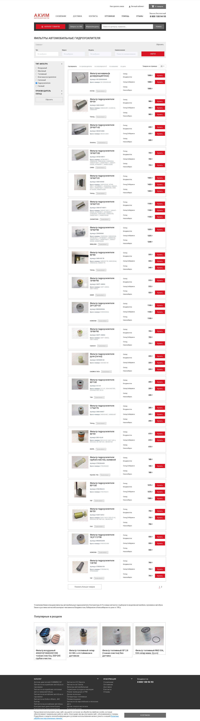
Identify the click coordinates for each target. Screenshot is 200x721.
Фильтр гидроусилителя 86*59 (102, 432)
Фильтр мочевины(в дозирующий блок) (100, 74)
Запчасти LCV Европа (76, 682)
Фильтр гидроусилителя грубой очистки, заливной (103, 458)
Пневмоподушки (74, 699)
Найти (153, 54)
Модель (91, 50)
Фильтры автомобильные (77, 687)
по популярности (100, 66)
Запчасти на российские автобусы (48, 704)
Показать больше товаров (85, 587)
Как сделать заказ (117, 6)
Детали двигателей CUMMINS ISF (48, 682)
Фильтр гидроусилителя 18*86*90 (102, 279)
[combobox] (126, 54)
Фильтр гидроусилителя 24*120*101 (102, 304)
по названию (113, 66)
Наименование (120, 50)
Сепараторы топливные (77, 697)
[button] (49, 64)
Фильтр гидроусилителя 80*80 (102, 253)
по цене (123, 66)
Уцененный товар (74, 709)
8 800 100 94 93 (158, 16)
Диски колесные (74, 694)
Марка (64, 50)
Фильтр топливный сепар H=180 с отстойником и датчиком (81, 653)
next (164, 587)
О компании (61, 16)
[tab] (49, 64)
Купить (160, 75)
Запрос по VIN (76, 27)
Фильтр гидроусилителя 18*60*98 (102, 228)
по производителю (85, 66)
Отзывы (139, 16)
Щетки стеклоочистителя (77, 706)
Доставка (77, 16)
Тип (37, 50)
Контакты (93, 16)
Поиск (158, 27)
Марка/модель (92, 27)
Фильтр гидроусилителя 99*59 (102, 100)
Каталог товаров (52, 27)
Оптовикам (110, 16)
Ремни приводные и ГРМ (77, 692)
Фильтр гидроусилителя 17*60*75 (102, 406)
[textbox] (126, 54)
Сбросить (160, 44)
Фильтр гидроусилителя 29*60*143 (102, 126)
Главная (39, 44)
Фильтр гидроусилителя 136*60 (102, 561)
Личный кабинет (137, 6)
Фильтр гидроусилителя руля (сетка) (102, 355)
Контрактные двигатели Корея (47, 706)
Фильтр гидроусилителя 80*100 (102, 381)
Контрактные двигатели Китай (47, 709)
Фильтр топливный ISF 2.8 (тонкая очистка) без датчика (115, 653)
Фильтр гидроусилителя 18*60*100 (102, 152)
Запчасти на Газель (75, 684)
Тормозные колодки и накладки (80, 689)
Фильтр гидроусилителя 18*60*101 (102, 177)
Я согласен (145, 715)
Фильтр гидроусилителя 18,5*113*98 (102, 536)
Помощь (125, 16)
